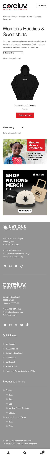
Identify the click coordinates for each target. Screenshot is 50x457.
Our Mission (11, 357)
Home (7, 16)
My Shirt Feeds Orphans (19, 408)
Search (25, 453)
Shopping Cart (12, 348)
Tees (11, 426)
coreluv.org (12, 315)
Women (22, 16)
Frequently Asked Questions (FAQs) (20, 371)
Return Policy (11, 366)
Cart (38, 451)
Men (10, 403)
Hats (10, 394)
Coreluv (14, 16)
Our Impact (10, 362)
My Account (10, 344)
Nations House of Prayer (16, 417)
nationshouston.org (15, 256)
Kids (10, 399)
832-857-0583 (15, 250)
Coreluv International (14, 353)
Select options (25, 115)
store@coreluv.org (15, 312)
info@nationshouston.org (18, 253)
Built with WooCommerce (26, 443)
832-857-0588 (15, 309)
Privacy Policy (8, 443)
